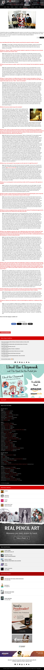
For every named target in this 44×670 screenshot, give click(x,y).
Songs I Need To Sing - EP (9, 551)
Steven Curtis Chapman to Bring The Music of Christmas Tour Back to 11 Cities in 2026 (15, 341)
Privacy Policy (39, 668)
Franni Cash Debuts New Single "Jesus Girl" (8, 346)
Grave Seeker (6, 569)
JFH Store (14, 661)
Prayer (23, 661)
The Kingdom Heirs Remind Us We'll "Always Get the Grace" (11, 353)
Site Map (23, 659)
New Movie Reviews (6, 574)
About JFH (10, 659)
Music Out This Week (6, 405)
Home (31, 661)
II (4, 492)
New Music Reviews (6, 487)
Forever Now (6, 496)
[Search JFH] (40, 7)
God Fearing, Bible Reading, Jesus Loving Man (12, 560)
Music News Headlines (6, 338)
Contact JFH (14, 659)
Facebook (13, 323)
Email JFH (19, 659)
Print (30, 323)
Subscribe (27, 661)
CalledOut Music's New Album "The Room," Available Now (11, 348)
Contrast (5, 565)
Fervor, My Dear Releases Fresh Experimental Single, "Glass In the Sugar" (13, 355)
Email (25, 323)
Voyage (5, 501)
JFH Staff (27, 659)
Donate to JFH (19, 661)
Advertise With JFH (32, 659)
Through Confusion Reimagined (9, 556)
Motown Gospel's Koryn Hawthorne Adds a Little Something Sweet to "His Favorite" (14, 344)
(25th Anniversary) (14, 578)
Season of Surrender (8, 505)
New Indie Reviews (5, 547)
